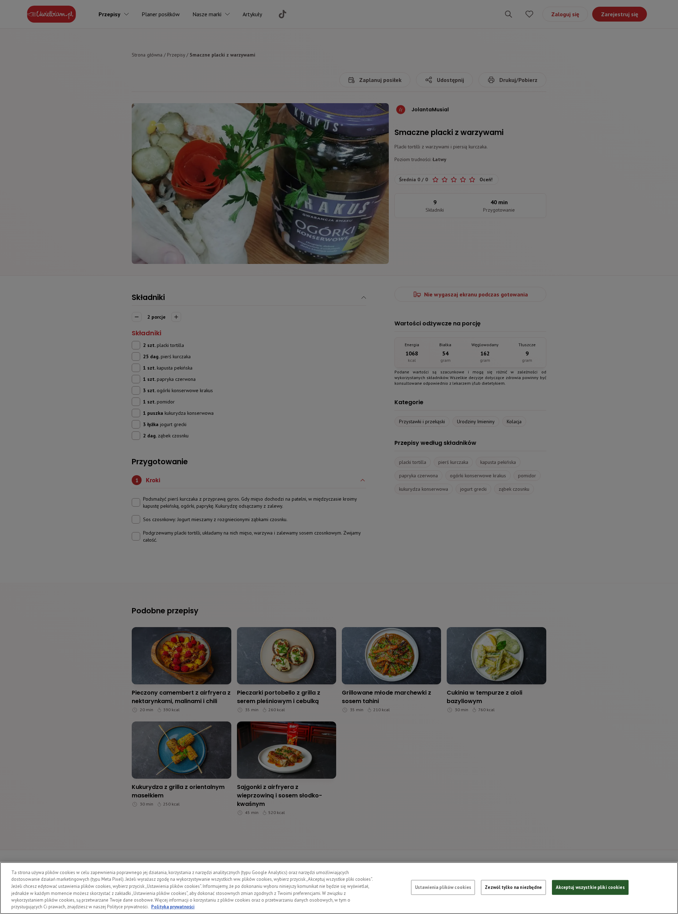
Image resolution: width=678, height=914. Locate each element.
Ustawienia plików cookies (443, 887)
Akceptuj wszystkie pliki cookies (590, 887)
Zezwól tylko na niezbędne (513, 887)
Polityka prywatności (173, 907)
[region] (339, 888)
